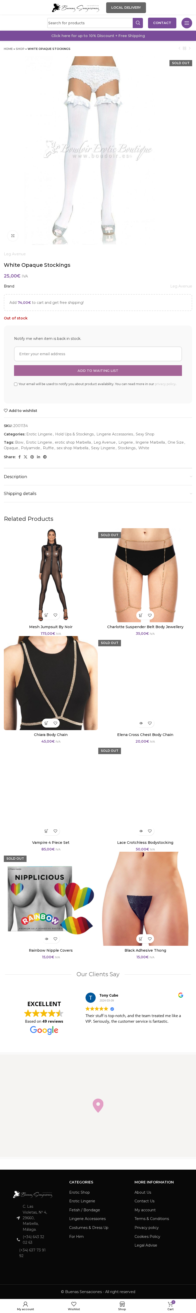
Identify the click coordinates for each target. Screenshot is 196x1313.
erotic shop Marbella (73, 442)
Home (8, 49)
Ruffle (48, 448)
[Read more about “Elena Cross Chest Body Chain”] (140, 723)
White (143, 448)
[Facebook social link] (19, 457)
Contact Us (144, 1201)
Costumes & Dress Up (88, 1227)
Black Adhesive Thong (145, 950)
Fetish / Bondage (84, 1210)
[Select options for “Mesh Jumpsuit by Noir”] (46, 615)
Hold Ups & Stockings (74, 434)
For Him (76, 1236)
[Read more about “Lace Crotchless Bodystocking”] (140, 830)
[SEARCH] (138, 23)
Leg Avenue (15, 254)
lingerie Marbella (150, 442)
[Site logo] (75, 7)
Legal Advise (145, 1245)
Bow (19, 442)
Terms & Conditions (151, 1218)
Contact (162, 23)
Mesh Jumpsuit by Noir (50, 627)
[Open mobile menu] (187, 23)
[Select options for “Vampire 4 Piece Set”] (46, 830)
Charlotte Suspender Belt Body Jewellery (145, 627)
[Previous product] (179, 48)
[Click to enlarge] (13, 236)
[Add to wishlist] (55, 615)
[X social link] (25, 457)
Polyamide (30, 448)
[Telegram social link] (45, 457)
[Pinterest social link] (32, 457)
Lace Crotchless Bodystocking (145, 842)
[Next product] (189, 48)
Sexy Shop (145, 434)
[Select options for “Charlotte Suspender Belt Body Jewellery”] (140, 615)
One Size (176, 442)
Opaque (11, 448)
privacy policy (165, 384)
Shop (20, 49)
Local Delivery (126, 7)
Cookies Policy (147, 1236)
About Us (142, 1192)
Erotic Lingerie (39, 434)
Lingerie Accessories (114, 434)
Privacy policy (146, 1227)
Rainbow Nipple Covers (51, 950)
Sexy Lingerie (103, 448)
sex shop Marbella (72, 448)
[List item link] (33, 1240)
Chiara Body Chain (51, 734)
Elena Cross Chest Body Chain (145, 734)
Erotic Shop (79, 1192)
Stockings (127, 448)
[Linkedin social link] (38, 457)
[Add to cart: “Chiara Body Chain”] (46, 723)
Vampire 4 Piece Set (50, 842)
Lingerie (125, 442)
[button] (98, 1106)
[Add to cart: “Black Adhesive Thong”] (140, 938)
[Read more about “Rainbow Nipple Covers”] (46, 938)
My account (145, 1210)
